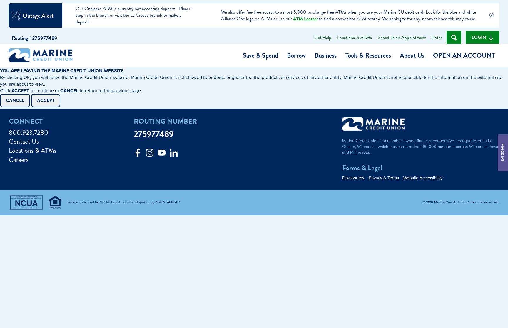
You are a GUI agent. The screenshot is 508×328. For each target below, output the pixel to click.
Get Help (322, 37)
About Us (412, 55)
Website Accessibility (422, 178)
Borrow (296, 55)
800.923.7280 (28, 132)
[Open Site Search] (454, 37)
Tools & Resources (368, 55)
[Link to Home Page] (43, 56)
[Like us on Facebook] (137, 154)
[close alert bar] (491, 15)
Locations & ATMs (354, 37)
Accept (45, 100)
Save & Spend (260, 55)
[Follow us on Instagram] (149, 154)
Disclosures (353, 178)
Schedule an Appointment (402, 37)
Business (326, 55)
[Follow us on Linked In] (174, 154)
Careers (19, 159)
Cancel (15, 100)
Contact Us (24, 141)
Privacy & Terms (384, 178)
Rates (437, 37)
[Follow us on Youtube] (162, 154)
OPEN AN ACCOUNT (464, 55)
